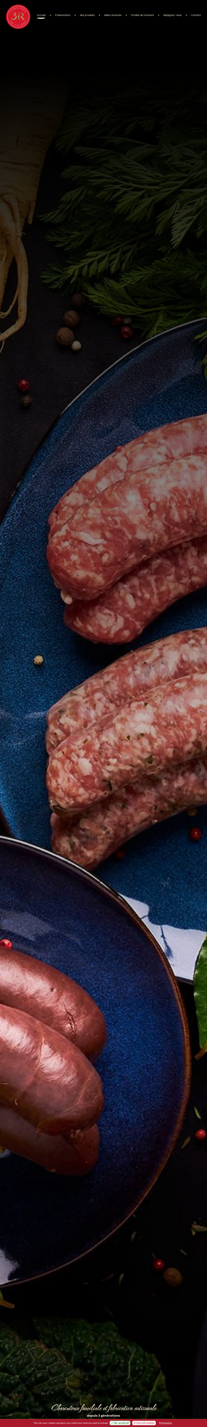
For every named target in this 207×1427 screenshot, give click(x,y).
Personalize (165, 1423)
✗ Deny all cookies (144, 1423)
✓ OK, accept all (120, 1423)
